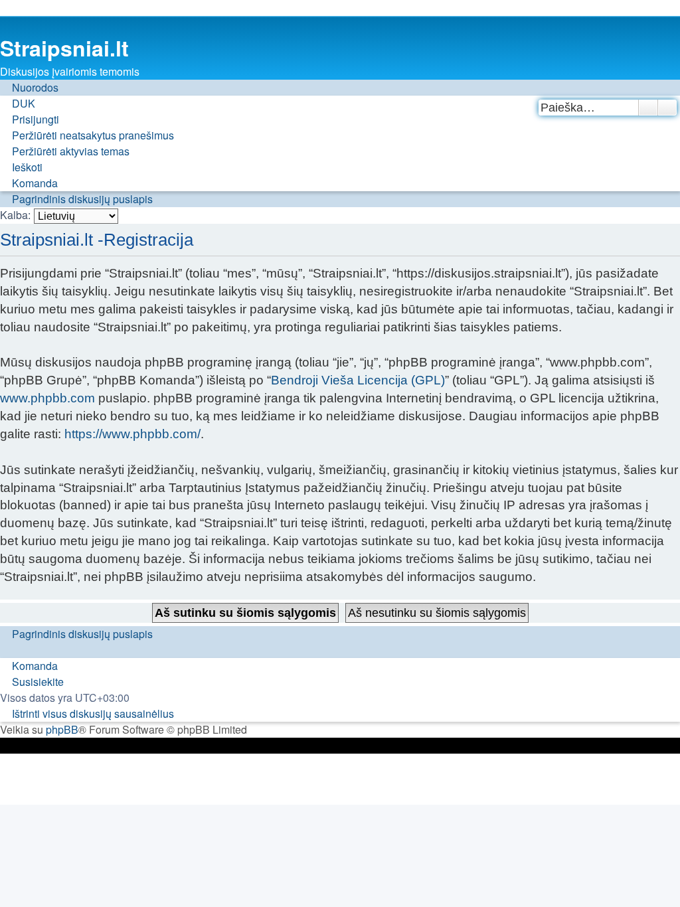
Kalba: (15, 214)
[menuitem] (17, 104)
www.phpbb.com (47, 398)
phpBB (62, 729)
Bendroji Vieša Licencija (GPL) (358, 380)
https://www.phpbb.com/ (132, 434)
